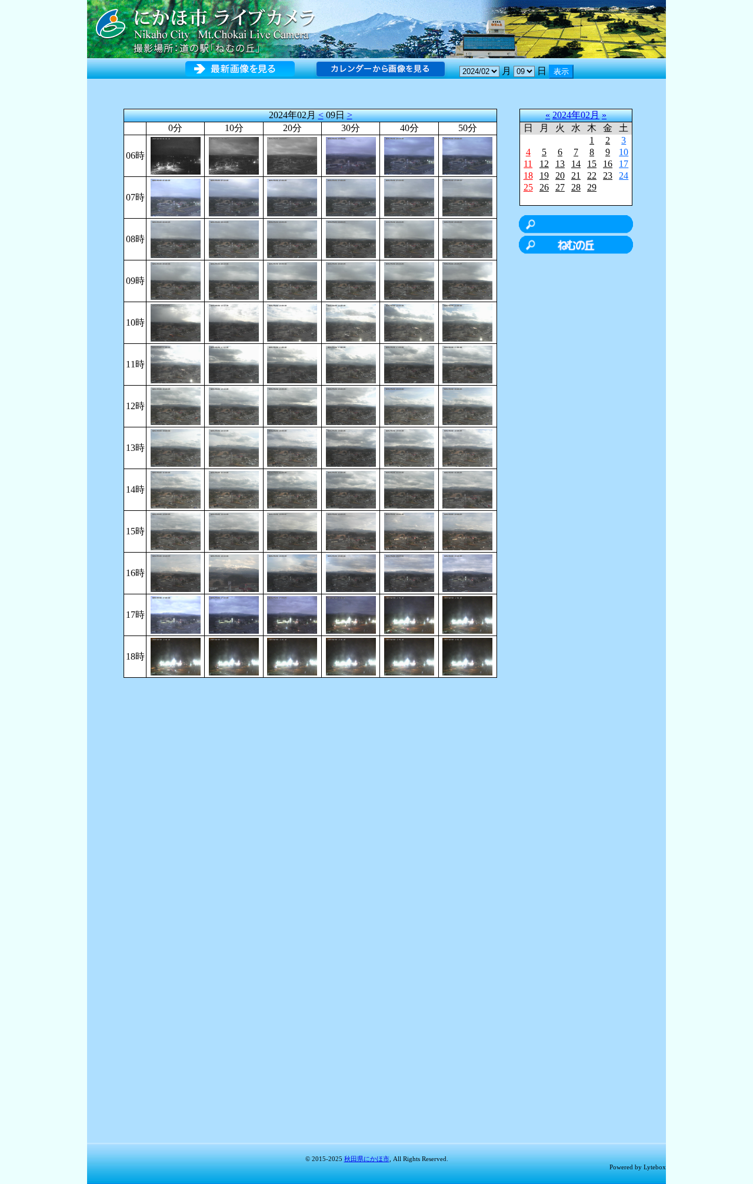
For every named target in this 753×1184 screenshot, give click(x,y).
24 (623, 175)
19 (544, 175)
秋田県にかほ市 (366, 1158)
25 (528, 187)
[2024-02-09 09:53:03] (467, 280)
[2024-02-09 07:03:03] (176, 197)
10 (623, 152)
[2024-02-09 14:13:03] (234, 489)
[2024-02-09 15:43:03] (409, 531)
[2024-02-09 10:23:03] (292, 322)
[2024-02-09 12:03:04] (176, 405)
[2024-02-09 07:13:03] (234, 197)
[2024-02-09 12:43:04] (409, 405)
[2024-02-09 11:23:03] (292, 364)
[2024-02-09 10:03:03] (176, 322)
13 (560, 164)
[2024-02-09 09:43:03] (409, 280)
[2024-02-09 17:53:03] (467, 614)
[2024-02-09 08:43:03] (409, 238)
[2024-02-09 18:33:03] (351, 656)
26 (544, 187)
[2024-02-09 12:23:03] (292, 405)
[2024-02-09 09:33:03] (351, 280)
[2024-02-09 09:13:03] (234, 280)
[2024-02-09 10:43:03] (409, 322)
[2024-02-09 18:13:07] (234, 656)
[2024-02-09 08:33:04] (351, 238)
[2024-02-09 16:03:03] (176, 572)
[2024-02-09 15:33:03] (351, 531)
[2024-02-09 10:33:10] (351, 322)
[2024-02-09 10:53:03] (467, 322)
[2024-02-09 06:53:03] (467, 155)
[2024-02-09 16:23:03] (292, 572)
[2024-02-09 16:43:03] (409, 572)
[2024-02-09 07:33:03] (351, 197)
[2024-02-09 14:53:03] (467, 489)
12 (544, 164)
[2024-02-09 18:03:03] (176, 656)
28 (576, 187)
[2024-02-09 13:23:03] (292, 447)
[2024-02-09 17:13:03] (234, 614)
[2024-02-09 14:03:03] (176, 489)
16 (607, 164)
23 (607, 175)
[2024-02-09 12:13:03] (234, 405)
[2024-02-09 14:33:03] (351, 489)
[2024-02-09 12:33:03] (351, 405)
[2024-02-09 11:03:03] (176, 364)
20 (560, 175)
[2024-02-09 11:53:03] (467, 364)
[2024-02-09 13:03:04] (176, 447)
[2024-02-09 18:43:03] (409, 656)
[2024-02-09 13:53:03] (467, 447)
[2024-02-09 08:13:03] (234, 238)
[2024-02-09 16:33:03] (351, 572)
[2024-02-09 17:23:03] (292, 614)
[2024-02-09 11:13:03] (234, 364)
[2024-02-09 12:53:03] (467, 405)
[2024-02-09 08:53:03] (467, 238)
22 (592, 175)
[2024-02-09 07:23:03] (292, 197)
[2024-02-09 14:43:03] (409, 489)
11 (528, 164)
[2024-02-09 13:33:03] (351, 447)
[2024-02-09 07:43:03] (409, 197)
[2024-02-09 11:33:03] (351, 364)
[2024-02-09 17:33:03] (351, 614)
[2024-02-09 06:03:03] (176, 155)
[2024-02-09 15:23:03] (292, 531)
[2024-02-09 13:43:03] (409, 447)
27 (560, 187)
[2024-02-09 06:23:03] (292, 155)
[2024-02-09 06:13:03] (234, 155)
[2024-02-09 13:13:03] (234, 447)
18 (528, 175)
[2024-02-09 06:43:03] (409, 155)
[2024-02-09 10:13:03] (234, 322)
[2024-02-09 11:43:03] (409, 364)
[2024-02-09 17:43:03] (409, 614)
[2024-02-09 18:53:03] (467, 656)
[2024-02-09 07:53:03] (467, 197)
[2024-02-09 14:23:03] (292, 489)
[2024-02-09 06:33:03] (351, 155)
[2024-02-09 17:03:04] (176, 614)
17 (623, 164)
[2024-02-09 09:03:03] (176, 280)
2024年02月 (575, 115)
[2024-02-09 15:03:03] (176, 531)
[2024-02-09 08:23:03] (292, 238)
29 (592, 187)
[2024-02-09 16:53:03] (467, 572)
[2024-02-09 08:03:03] (176, 238)
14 (576, 164)
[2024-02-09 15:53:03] (467, 531)
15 (592, 164)
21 (576, 175)
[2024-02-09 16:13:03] (234, 572)
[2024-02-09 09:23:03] (292, 280)
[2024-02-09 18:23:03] (292, 656)
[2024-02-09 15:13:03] (234, 531)
